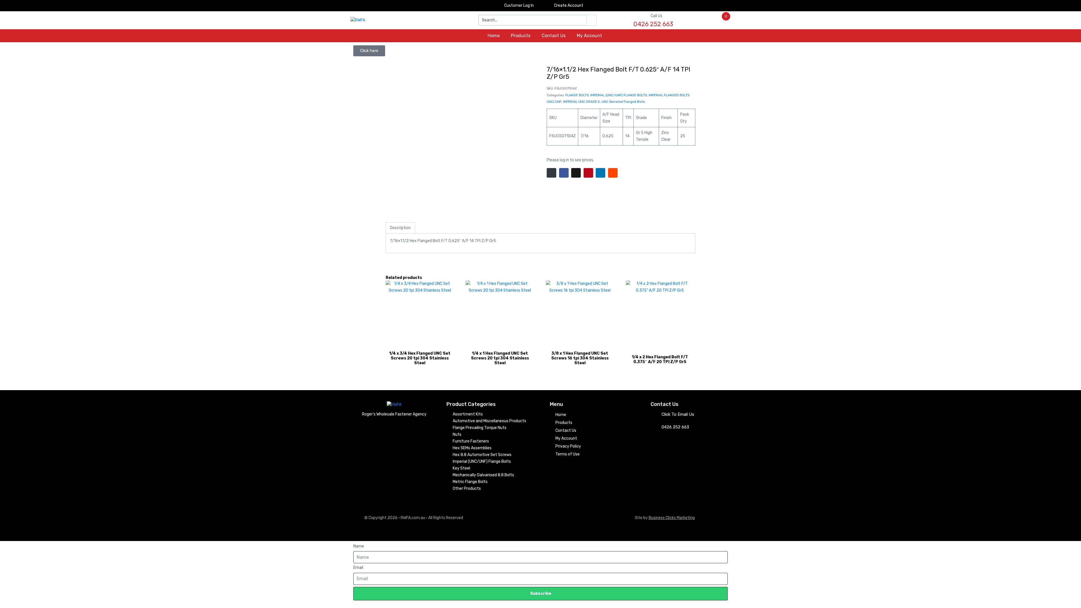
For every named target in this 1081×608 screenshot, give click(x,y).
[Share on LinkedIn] (600, 173)
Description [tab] (400, 227)
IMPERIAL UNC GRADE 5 (581, 102)
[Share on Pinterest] (588, 173)
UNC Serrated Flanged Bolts (623, 102)
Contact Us (554, 35)
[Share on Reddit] (613, 173)
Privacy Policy (568, 446)
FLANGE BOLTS (577, 95)
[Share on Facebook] (564, 173)
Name (358, 546)
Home (494, 35)
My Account (589, 35)
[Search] (592, 20)
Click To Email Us (678, 414)
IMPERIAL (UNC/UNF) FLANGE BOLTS (618, 95)
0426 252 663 (675, 427)
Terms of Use (567, 454)
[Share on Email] (551, 173)
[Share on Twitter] (576, 173)
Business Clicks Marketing (672, 517)
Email (358, 567)
